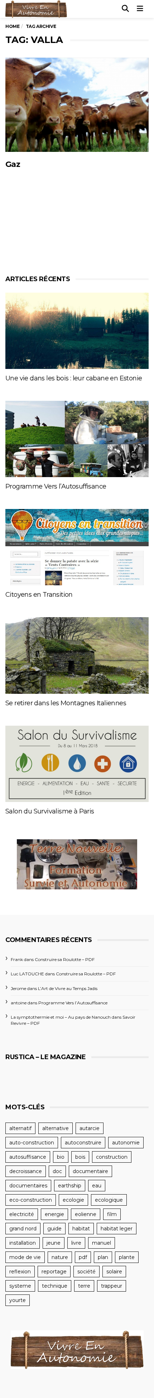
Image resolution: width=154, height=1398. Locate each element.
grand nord (23, 1228)
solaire (114, 1271)
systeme (20, 1286)
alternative (55, 1128)
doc (57, 1171)
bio (60, 1157)
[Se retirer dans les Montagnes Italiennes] (77, 655)
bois (80, 1157)
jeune (54, 1243)
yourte (17, 1300)
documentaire (90, 1171)
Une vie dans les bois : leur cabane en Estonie (73, 378)
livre (76, 1243)
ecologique (109, 1200)
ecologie (73, 1200)
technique (54, 1286)
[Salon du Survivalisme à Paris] (77, 764)
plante (127, 1257)
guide (54, 1228)
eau (96, 1185)
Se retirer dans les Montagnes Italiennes (65, 703)
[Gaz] (77, 105)
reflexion (20, 1271)
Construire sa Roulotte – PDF (65, 959)
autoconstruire (83, 1142)
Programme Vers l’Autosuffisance (55, 486)
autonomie (126, 1142)
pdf (83, 1257)
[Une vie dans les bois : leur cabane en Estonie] (77, 331)
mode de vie (25, 1257)
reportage (54, 1271)
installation (22, 1243)
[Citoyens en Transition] (77, 547)
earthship (69, 1185)
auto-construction (31, 1142)
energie (54, 1214)
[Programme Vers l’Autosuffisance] (77, 439)
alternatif (20, 1128)
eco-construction (30, 1200)
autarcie (90, 1128)
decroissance (25, 1171)
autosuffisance (27, 1157)
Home (12, 26)
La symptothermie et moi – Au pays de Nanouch (61, 1017)
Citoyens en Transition (39, 595)
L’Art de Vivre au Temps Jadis (67, 988)
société (86, 1271)
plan (103, 1257)
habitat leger (117, 1228)
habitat (81, 1228)
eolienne (85, 1214)
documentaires (28, 1185)
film (112, 1214)
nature (60, 1257)
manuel (101, 1243)
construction (111, 1157)
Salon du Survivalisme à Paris (49, 811)
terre (84, 1286)
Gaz (12, 164)
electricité (21, 1214)
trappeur (111, 1286)
